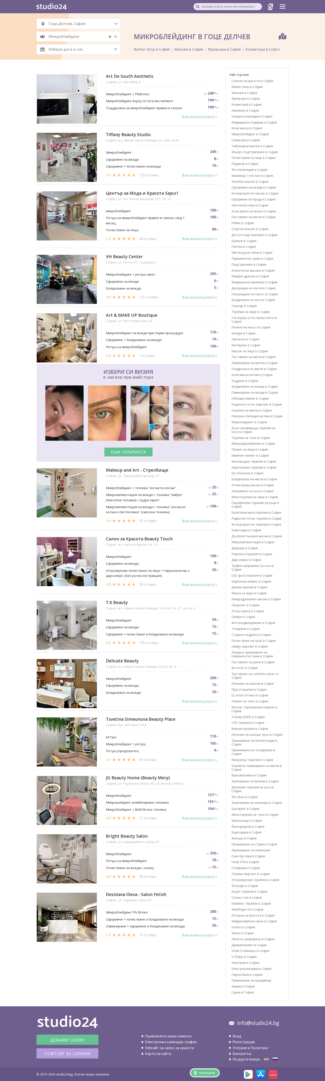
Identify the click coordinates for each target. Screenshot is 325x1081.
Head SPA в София (245, 862)
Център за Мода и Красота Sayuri (142, 193)
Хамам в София (243, 986)
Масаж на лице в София (249, 351)
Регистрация (244, 1041)
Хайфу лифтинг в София (249, 646)
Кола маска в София (246, 128)
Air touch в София (244, 668)
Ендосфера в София (246, 832)
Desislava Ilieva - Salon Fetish (136, 894)
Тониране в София (245, 629)
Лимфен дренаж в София (250, 276)
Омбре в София (243, 617)
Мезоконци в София (246, 820)
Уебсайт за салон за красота (169, 1047)
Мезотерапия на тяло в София (254, 814)
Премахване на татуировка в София (253, 752)
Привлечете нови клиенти (168, 1036)
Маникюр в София (245, 110)
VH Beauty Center (124, 257)
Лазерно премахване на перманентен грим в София (252, 654)
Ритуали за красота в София (253, 915)
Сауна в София (242, 992)
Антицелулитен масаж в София (255, 193)
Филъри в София (244, 838)
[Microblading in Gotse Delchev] (266, 1059)
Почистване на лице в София (253, 158)
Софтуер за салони (67, 1053)
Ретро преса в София (247, 611)
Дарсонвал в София (246, 560)
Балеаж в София (243, 241)
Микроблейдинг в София (250, 134)
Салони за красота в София (252, 81)
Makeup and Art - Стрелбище (137, 470)
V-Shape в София (244, 957)
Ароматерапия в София (249, 587)
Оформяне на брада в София (253, 199)
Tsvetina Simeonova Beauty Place (140, 719)
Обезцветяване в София (250, 398)
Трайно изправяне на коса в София (252, 568)
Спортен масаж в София (249, 229)
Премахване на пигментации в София (254, 742)
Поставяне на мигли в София (253, 217)
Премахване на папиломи (250, 850)
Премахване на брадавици (251, 980)
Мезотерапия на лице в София (254, 497)
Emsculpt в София (244, 886)
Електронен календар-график (171, 1041)
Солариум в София (245, 868)
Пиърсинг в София (245, 605)
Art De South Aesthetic (130, 76)
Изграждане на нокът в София (254, 294)
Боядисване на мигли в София (254, 479)
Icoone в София (243, 927)
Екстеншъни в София (247, 473)
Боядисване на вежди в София (254, 386)
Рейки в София (242, 223)
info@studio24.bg (258, 1022)
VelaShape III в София (247, 909)
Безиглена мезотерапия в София (256, 512)
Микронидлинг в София (249, 422)
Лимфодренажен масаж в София (256, 599)
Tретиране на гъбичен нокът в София (254, 676)
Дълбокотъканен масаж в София (256, 536)
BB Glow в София (244, 797)
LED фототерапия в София (251, 575)
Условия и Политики (250, 1047)
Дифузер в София (244, 548)
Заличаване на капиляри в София (256, 803)
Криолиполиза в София (249, 775)
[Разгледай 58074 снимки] (128, 413)
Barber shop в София (152, 49)
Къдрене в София (244, 381)
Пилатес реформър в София (252, 939)
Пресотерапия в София (249, 689)
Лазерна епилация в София (251, 116)
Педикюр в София (244, 164)
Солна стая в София (246, 897)
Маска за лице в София (249, 593)
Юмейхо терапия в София (251, 903)
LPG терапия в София (247, 723)
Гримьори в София (245, 140)
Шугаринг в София (245, 808)
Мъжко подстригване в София (254, 152)
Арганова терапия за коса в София (252, 789)
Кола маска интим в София (251, 375)
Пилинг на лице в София (249, 449)
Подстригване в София (248, 264)
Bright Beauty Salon (127, 836)
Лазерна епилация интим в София (257, 416)
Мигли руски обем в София (251, 252)
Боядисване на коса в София (253, 300)
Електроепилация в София (251, 969)
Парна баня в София (246, 974)
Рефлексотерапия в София (251, 554)
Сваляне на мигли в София (251, 410)
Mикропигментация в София (252, 542)
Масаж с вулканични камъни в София (254, 709)
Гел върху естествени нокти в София (254, 320)
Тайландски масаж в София (252, 146)
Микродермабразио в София (253, 443)
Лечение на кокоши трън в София (257, 734)
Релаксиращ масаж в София (252, 485)
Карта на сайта (158, 1053)
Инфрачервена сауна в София (254, 921)
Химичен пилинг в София (250, 455)
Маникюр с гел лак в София (252, 175)
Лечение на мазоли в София (252, 683)
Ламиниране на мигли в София (254, 363)
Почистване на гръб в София (253, 641)
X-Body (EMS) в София (248, 717)
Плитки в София (243, 246)
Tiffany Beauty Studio (128, 135)
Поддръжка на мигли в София (254, 369)
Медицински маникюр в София (254, 282)
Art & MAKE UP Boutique (131, 315)
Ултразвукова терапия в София (255, 880)
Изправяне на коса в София (252, 491)
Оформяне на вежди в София (253, 187)
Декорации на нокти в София (253, 288)
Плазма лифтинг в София (250, 874)
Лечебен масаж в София (249, 181)
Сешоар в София (244, 306)
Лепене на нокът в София (250, 327)
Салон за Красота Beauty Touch (139, 539)
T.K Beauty (117, 603)
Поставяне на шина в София (252, 662)
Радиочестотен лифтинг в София (256, 404)
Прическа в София (245, 339)
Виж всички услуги (198, 116)
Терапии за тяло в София (250, 438)
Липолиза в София (245, 963)
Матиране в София (245, 345)
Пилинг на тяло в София (249, 701)
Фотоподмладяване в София (253, 623)
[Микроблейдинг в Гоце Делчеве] (275, 1059)
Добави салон (67, 1040)
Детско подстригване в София (254, 235)
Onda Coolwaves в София (250, 951)
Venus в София (242, 933)
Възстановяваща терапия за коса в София (253, 430)
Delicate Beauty (122, 661)
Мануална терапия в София (252, 760)
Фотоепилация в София (249, 170)
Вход (237, 1036)
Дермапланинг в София (249, 945)
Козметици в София (262, 49)
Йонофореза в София (247, 826)
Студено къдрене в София (251, 635)
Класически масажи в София (253, 270)
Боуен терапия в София (249, 891)
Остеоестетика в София (249, 695)
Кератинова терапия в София (253, 467)
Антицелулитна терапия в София (256, 524)
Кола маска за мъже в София (253, 211)
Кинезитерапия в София (249, 728)
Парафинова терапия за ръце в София (255, 505)
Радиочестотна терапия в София (256, 518)
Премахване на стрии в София (254, 844)
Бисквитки (242, 1053)
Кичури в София (243, 333)
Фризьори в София (224, 49)
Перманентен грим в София (252, 258)
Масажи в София (188, 49)
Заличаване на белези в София (255, 781)
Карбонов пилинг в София (251, 581)
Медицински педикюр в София (254, 122)
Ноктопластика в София (249, 205)
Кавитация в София (246, 530)
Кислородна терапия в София (253, 461)
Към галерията (128, 452)
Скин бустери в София (248, 856)
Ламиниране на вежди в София (254, 392)
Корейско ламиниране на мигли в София (256, 768)
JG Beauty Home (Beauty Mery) (138, 778)
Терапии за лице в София (250, 312)
